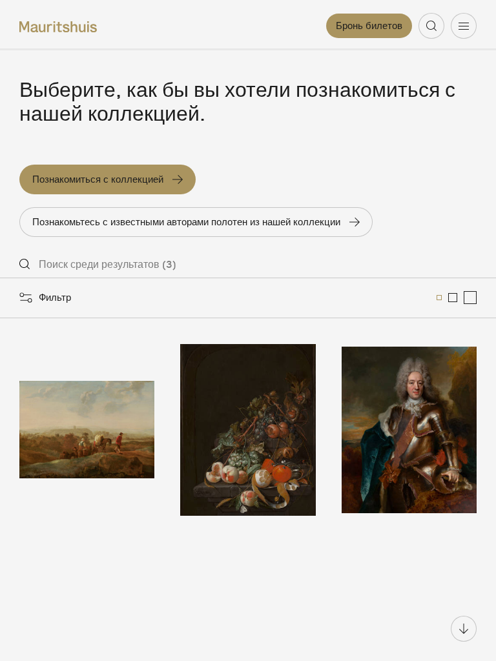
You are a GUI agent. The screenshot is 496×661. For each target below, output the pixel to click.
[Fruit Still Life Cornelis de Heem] (247, 430)
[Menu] (464, 26)
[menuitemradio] (439, 297)
